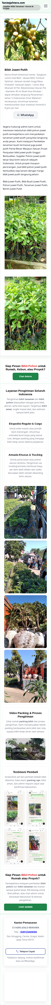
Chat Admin (25, 376)
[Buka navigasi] (45, 5)
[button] (25, 115)
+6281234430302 (28, 931)
